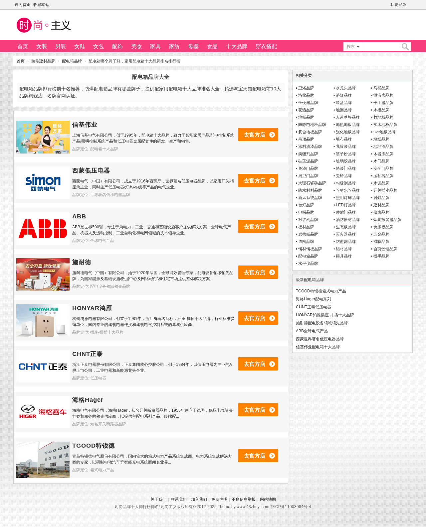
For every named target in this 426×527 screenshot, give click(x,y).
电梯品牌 (306, 212)
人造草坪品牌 (348, 117)
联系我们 (179, 499)
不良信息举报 (244, 499)
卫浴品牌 (306, 88)
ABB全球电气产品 (312, 331)
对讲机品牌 (308, 219)
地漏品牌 (344, 110)
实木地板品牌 (385, 124)
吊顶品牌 (306, 139)
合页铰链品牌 (385, 249)
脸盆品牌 (344, 102)
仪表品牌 (381, 212)
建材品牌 (381, 205)
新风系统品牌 (310, 197)
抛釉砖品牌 (383, 175)
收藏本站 (41, 4)
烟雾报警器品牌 (387, 219)
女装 (41, 46)
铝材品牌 (344, 249)
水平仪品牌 (308, 263)
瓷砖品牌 (344, 175)
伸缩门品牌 (346, 212)
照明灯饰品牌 (348, 197)
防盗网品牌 (346, 241)
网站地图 (268, 499)
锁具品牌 (344, 256)
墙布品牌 (344, 139)
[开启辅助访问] (411, 5)
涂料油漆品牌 (310, 146)
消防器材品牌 (348, 219)
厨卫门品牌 (308, 175)
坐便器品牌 (308, 102)
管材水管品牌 (348, 190)
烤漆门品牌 (346, 168)
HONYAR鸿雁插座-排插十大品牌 (325, 315)
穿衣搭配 (266, 46)
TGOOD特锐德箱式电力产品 (321, 291)
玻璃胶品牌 (346, 161)
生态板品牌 (346, 227)
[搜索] (405, 47)
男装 (60, 46)
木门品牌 (381, 161)
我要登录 (398, 4)
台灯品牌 (306, 205)
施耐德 (81, 262)
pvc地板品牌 (384, 132)
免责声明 (219, 499)
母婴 (193, 46)
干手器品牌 (383, 102)
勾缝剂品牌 (346, 183)
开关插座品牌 (385, 190)
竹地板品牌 (383, 117)
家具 (155, 46)
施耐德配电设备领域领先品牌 (322, 323)
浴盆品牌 (306, 95)
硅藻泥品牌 (308, 161)
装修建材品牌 (43, 61)
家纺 (174, 46)
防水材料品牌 (310, 190)
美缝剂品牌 (308, 154)
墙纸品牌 (381, 139)
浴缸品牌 (344, 95)
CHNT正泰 (87, 354)
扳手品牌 (381, 256)
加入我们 (199, 499)
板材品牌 (306, 227)
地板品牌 (306, 117)
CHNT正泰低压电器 (313, 307)
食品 (212, 46)
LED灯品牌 (346, 205)
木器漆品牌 (383, 154)
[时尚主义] (43, 33)
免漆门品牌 (308, 168)
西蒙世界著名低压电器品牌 (320, 339)
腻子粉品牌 (346, 154)
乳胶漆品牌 (346, 146)
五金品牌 (381, 234)
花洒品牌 (306, 110)
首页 (22, 46)
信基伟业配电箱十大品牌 (318, 347)
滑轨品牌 (381, 241)
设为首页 (23, 4)
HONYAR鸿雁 (92, 308)
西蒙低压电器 (91, 170)
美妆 (136, 46)
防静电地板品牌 (312, 124)
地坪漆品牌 (383, 146)
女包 (98, 46)
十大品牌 (236, 46)
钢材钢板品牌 (310, 249)
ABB (79, 216)
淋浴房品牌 (383, 95)
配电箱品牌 (72, 61)
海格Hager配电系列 (313, 299)
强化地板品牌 (348, 132)
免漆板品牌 (383, 227)
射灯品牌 (381, 197)
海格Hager (88, 399)
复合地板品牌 (310, 132)
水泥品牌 (381, 183)
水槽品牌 (381, 110)
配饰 (117, 46)
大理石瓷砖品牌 (312, 183)
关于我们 (158, 499)
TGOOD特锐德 (93, 445)
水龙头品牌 (346, 88)
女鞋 (79, 46)
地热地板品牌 (348, 124)
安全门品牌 (383, 168)
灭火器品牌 (346, 234)
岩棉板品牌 (308, 234)
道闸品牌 (306, 241)
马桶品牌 (381, 88)
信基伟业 (85, 124)
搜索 (351, 46)
